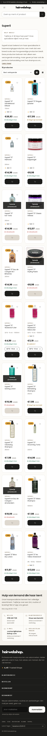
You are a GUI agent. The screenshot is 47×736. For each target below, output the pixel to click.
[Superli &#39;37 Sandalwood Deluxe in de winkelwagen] (12, 125)
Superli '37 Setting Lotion (10, 388)
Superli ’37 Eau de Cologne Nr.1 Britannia (11, 271)
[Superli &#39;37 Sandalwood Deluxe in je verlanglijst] (17, 82)
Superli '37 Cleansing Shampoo (9, 445)
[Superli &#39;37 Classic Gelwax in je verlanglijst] (40, 194)
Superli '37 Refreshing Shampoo (31, 389)
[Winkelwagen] (42, 7)
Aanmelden (37, 709)
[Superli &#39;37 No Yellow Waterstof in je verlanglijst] (40, 535)
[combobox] (23, 14)
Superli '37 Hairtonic (9, 158)
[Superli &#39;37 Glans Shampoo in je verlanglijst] (40, 480)
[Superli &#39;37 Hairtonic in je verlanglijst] (17, 138)
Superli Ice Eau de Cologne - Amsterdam (12, 501)
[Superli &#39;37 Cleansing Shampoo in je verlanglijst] (17, 423)
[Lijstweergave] (42, 72)
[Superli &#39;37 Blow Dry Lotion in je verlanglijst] (17, 535)
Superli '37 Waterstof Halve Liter (31, 327)
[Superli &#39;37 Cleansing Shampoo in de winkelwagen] (12, 466)
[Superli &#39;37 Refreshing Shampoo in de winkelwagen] (34, 410)
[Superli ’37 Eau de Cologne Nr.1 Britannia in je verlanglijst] (17, 250)
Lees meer (6, 63)
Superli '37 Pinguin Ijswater (34, 102)
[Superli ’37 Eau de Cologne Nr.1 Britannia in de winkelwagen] (12, 293)
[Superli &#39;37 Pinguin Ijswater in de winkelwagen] (34, 125)
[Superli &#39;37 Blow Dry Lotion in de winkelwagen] (12, 579)
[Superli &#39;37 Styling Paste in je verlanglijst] (40, 250)
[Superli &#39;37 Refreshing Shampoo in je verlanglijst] (40, 367)
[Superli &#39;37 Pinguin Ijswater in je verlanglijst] (40, 82)
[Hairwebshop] (23, 7)
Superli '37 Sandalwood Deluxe (9, 103)
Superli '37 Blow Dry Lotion (11, 556)
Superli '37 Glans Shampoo (33, 500)
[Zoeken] (42, 14)
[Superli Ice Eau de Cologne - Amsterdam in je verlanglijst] (17, 480)
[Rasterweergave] (36, 72)
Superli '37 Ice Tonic (9, 214)
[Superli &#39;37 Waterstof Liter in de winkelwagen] (12, 354)
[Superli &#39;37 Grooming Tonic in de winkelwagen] (34, 466)
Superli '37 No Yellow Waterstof (34, 556)
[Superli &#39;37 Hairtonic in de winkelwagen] (12, 181)
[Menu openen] (4, 7)
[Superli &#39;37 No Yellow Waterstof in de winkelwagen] (34, 579)
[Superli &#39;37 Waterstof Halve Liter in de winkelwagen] (34, 354)
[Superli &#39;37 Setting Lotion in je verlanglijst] (17, 367)
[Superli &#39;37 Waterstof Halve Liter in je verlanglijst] (40, 306)
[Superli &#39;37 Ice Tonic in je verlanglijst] (17, 194)
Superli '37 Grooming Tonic (33, 444)
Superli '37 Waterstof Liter (11, 326)
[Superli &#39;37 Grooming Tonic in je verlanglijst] (40, 423)
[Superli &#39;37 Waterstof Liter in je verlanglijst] (17, 306)
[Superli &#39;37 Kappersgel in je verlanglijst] (40, 138)
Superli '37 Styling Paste (32, 270)
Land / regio (6, 726)
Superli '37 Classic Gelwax (34, 214)
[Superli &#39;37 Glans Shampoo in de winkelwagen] (34, 522)
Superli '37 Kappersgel (31, 158)
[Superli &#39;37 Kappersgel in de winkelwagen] (34, 181)
